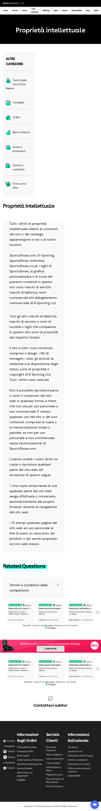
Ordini (16, 117)
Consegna (18, 102)
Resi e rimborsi (21, 132)
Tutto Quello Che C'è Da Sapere (16, 84)
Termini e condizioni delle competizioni (28, 588)
